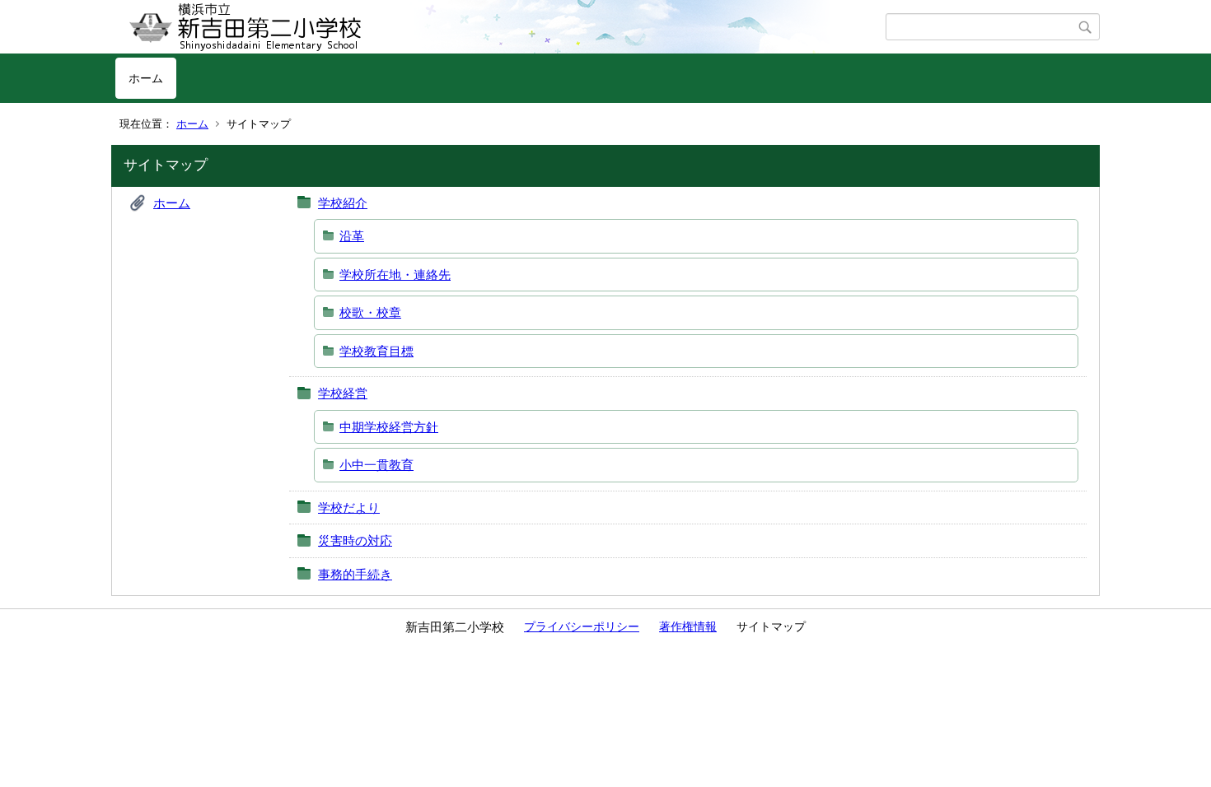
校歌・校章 (370, 312)
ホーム (146, 78)
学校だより (349, 508)
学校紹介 (342, 203)
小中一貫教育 (376, 465)
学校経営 (342, 393)
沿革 (351, 236)
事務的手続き (355, 574)
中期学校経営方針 (388, 427)
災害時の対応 (355, 540)
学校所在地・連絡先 (395, 275)
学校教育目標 (376, 351)
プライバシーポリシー (581, 626)
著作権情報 (688, 626)
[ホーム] (500, 27)
